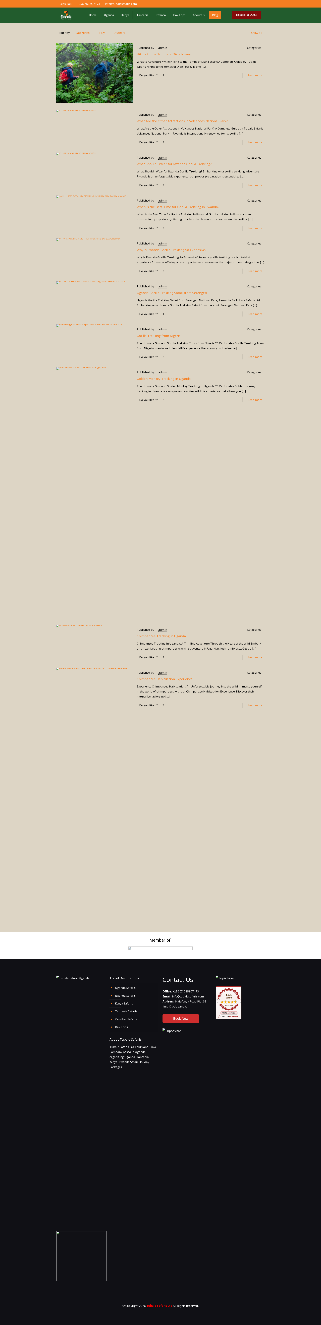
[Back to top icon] (307, 1319)
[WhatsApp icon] (242, 4)
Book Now (180, 1018)
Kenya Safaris (124, 1003)
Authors (120, 33)
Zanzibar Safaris (126, 1019)
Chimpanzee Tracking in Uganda (161, 636)
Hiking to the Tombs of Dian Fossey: (164, 54)
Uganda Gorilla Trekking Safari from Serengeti (172, 293)
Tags (102, 33)
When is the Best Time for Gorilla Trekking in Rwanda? (178, 207)
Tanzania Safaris (126, 1011)
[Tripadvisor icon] (260, 4)
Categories (83, 33)
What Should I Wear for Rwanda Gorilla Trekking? (174, 164)
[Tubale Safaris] (66, 15)
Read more (255, 75)
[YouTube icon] (253, 4)
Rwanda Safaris (125, 995)
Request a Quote (246, 14)
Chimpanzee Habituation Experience (164, 679)
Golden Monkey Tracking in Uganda (164, 378)
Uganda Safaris (125, 988)
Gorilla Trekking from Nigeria (159, 336)
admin (162, 48)
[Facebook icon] (246, 4)
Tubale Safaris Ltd (159, 1306)
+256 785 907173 (88, 4)
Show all (256, 33)
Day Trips (121, 1027)
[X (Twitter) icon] (249, 4)
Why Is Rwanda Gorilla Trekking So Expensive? (171, 250)
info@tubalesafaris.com (121, 4)
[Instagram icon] (256, 4)
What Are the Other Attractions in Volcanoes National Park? (182, 121)
